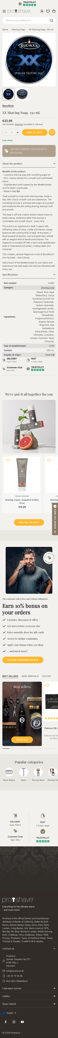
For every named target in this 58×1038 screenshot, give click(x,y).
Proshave (15, 1032)
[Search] (51, 20)
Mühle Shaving (22, 496)
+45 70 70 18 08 (14, 976)
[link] (29, 151)
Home (5, 29)
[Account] (42, 11)
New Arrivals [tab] (30, 676)
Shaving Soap (18, 29)
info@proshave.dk (15, 971)
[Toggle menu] (4, 11)
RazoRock (8, 105)
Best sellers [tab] (10, 676)
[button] (55, 519)
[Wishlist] (48, 11)
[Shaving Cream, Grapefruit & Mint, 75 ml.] (22, 475)
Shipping (18, 124)
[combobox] (29, 20)
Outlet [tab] (46, 676)
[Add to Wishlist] (52, 132)
